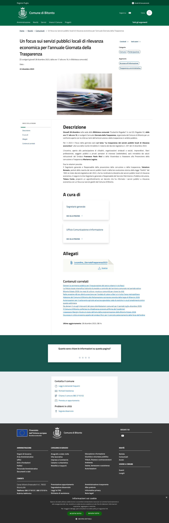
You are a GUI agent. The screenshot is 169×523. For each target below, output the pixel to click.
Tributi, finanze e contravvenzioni (98, 459)
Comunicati (40, 30)
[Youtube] (129, 13)
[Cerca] (149, 13)
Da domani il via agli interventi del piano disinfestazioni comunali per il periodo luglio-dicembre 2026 (102, 306)
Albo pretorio (90, 487)
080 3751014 (41, 490)
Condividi (123, 41)
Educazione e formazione (95, 453)
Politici (19, 465)
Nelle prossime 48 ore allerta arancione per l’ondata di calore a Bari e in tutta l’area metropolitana (101, 294)
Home (22, 30)
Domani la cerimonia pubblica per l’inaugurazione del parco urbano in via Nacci (93, 285)
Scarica (104, 268)
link (106, 509)
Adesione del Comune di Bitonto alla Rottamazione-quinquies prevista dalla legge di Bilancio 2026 (101, 297)
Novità (30, 30)
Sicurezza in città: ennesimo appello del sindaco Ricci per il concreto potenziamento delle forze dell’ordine (104, 315)
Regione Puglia (23, 3)
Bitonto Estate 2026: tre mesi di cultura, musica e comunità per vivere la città (93, 291)
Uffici (19, 459)
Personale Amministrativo (27, 468)
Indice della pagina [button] (29, 123)
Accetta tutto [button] (75, 513)
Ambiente (89, 462)
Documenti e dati (23, 471)
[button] (84, 518)
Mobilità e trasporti (59, 465)
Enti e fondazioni (23, 462)
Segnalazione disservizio (61, 487)
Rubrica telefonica (24, 493)
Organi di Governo (24, 454)
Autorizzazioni (90, 468)
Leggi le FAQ (56, 490)
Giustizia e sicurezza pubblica (96, 456)
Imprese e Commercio (59, 459)
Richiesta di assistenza (60, 493)
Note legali (89, 493)
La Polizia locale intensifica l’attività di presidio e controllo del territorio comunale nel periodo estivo (102, 288)
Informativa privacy (93, 490)
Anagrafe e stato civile (60, 454)
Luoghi (122, 473)
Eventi (121, 470)
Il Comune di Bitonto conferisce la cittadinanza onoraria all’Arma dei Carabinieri (94, 309)
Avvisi (121, 459)
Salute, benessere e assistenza (97, 465)
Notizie (122, 454)
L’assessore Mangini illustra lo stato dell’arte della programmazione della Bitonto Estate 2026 (99, 312)
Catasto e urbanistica (59, 462)
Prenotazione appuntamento (62, 484)
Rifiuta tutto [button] (93, 513)
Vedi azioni (135, 41)
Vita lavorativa (57, 456)
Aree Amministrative (25, 456)
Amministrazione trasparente (96, 484)
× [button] (166, 497)
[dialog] (84, 509)
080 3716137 (30, 490)
